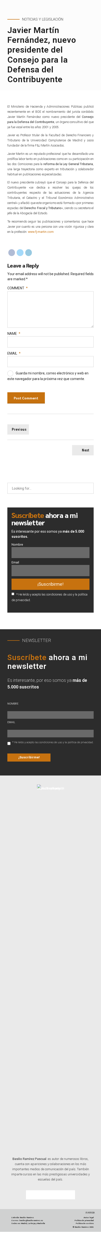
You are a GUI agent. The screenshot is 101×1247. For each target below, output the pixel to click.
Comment (17, 288)
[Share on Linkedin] (28, 252)
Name (13, 334)
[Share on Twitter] (20, 252)
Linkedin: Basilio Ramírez (22, 1217)
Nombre (17, 544)
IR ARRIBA (90, 1213)
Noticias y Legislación (42, 19)
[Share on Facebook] (11, 252)
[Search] (88, 488)
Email (14, 353)
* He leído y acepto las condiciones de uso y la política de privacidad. (52, 742)
